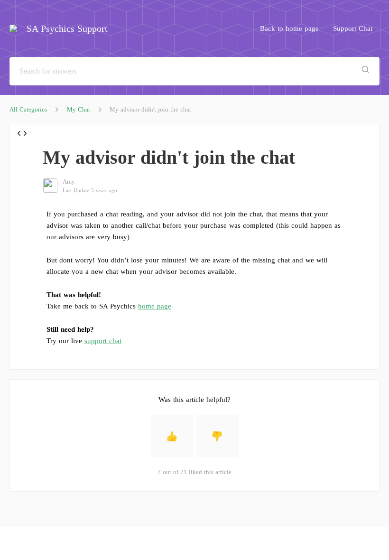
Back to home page (289, 28)
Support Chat (352, 28)
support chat (102, 341)
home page (154, 306)
